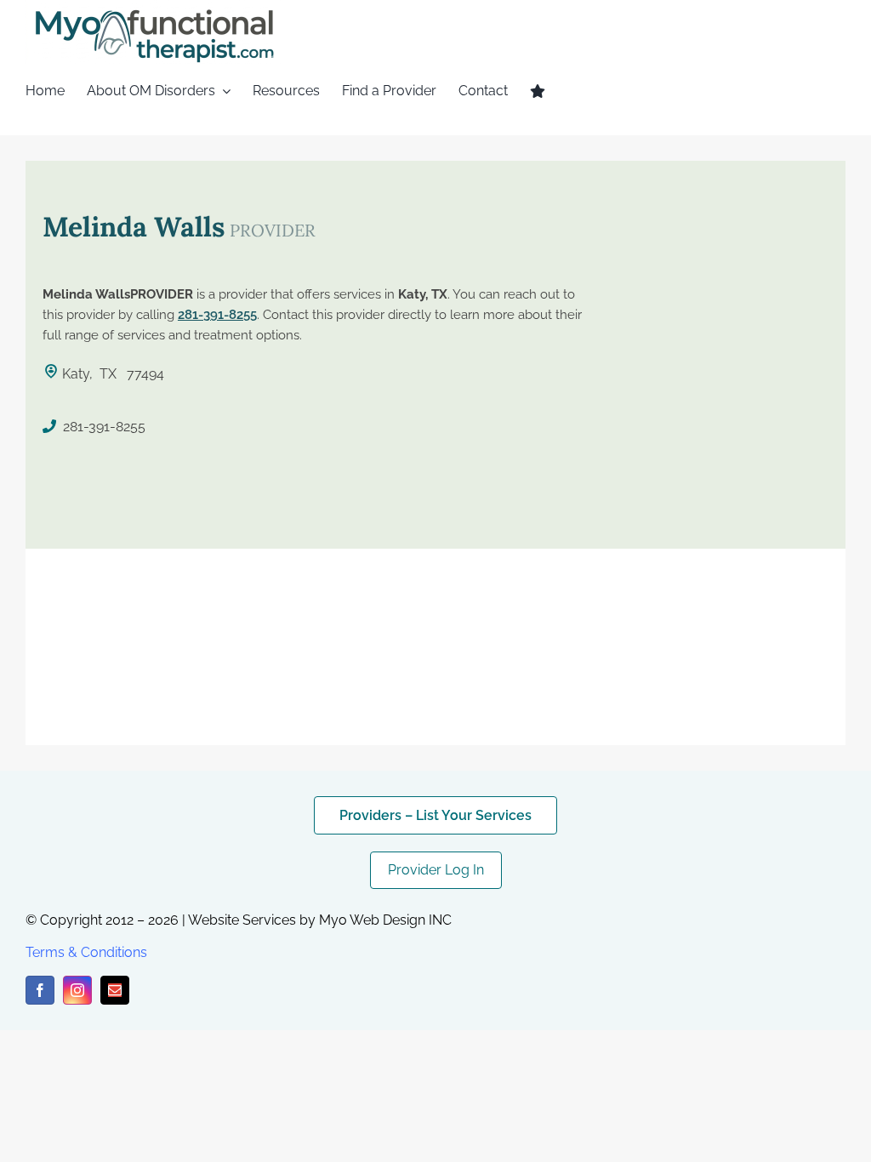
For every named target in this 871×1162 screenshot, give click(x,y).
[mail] (114, 990)
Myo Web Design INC (385, 920)
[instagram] (77, 990)
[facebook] (40, 990)
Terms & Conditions (86, 952)
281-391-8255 (217, 314)
